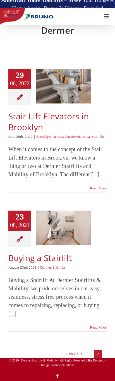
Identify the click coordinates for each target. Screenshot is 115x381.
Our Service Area (77, 136)
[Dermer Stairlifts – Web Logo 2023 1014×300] (27, 11)
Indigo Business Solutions (57, 365)
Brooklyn (43, 136)
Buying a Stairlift (40, 258)
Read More (98, 188)
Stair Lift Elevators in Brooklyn (48, 121)
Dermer (57, 136)
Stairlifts (98, 136)
